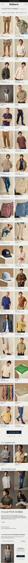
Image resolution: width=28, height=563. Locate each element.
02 (12, 436)
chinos (19, 516)
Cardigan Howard (18, 150)
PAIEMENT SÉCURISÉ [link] (5, 527)
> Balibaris (3, 522)
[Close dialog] (26, 545)
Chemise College (18, 264)
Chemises (4, 12)
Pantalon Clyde (3, 104)
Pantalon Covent (18, 241)
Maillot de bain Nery (18, 196)
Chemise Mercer (4, 463)
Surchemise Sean (4, 333)
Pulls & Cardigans (11, 12)
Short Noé (2, 58)
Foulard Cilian (17, 379)
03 (14, 436)
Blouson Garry (17, 35)
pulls (22, 516)
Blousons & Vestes (20, 12)
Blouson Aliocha (18, 287)
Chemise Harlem (4, 425)
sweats (24, 516)
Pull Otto (16, 58)
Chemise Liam (3, 310)
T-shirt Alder (3, 379)
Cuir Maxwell (17, 173)
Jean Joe (2, 35)
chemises (16, 516)
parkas (2, 517)
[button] (2, 4)
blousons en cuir (7, 517)
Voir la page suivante (14, 432)
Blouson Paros (3, 81)
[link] (7, 436)
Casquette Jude (3, 264)
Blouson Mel (17, 81)
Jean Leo (2, 196)
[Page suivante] (21, 436)
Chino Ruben (17, 425)
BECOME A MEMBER (20, 556)
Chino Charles (3, 356)
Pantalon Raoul (3, 150)
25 (19, 436)
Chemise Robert (18, 356)
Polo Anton (17, 310)
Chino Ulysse (17, 127)
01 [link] (9, 436)
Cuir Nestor (3, 173)
